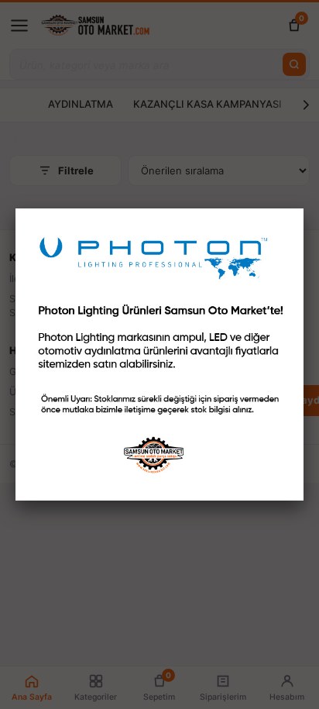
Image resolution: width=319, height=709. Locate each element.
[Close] (303, 208)
